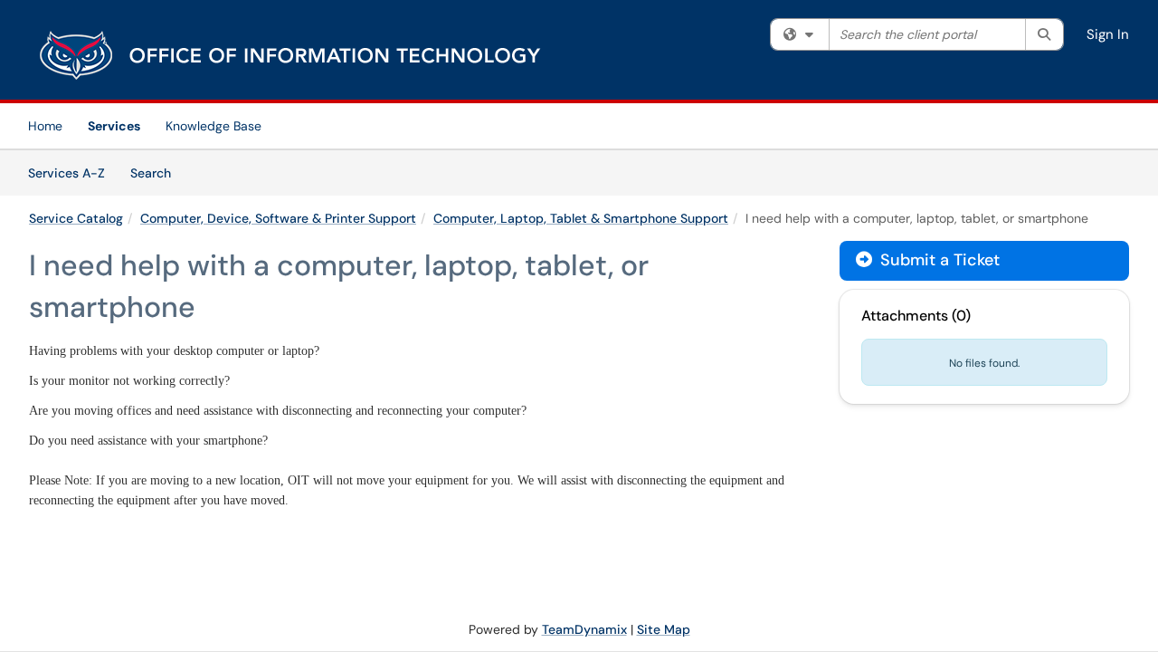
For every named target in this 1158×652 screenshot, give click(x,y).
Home (45, 126)
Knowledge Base (213, 126)
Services (114, 126)
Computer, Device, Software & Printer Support (278, 218)
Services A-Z (66, 173)
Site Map (663, 629)
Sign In (1108, 34)
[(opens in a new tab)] (291, 54)
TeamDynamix (584, 629)
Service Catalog (76, 218)
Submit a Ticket (938, 260)
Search (157, 172)
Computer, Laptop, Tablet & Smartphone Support (580, 218)
